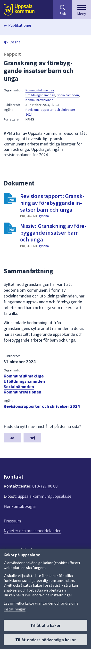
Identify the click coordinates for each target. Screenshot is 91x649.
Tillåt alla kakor (45, 625)
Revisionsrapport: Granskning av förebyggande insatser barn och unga (52, 202)
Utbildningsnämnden (40, 95)
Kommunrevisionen (39, 100)
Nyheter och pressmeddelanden (32, 530)
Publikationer (19, 25)
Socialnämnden (68, 95)
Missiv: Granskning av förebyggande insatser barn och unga (53, 232)
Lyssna (44, 216)
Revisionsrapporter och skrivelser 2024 (42, 406)
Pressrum (12, 521)
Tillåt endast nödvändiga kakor (45, 639)
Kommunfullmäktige (39, 90)
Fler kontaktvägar (20, 506)
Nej (32, 437)
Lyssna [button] (14, 42)
